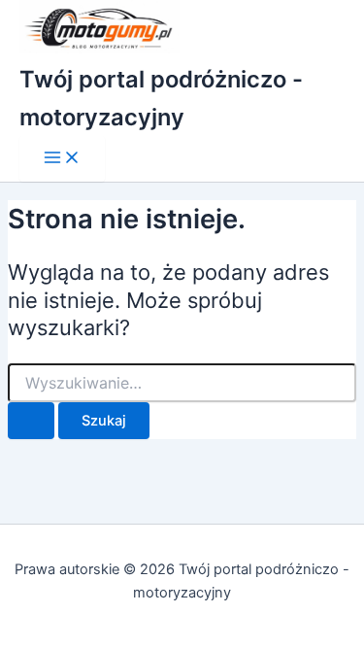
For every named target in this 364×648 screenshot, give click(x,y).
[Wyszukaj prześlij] (31, 421)
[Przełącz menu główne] (62, 159)
